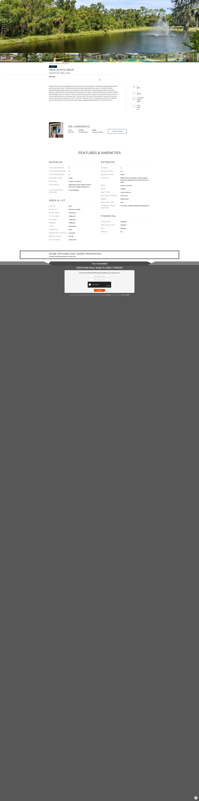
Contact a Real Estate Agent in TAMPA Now (62, 256)
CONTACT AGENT (117, 131)
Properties (97, 5)
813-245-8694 (83, 132)
